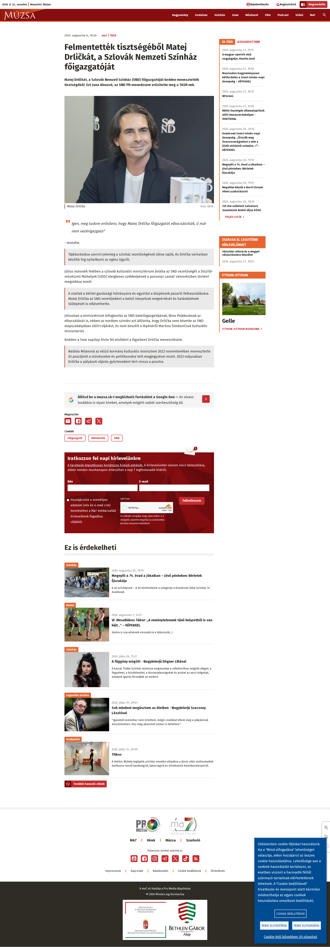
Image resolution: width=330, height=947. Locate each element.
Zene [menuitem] (235, 15)
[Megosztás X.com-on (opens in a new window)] (98, 421)
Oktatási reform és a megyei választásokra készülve (241, 253)
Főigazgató (75, 438)
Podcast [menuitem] (283, 15)
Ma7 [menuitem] (312, 15)
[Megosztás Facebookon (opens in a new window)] (78, 421)
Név (70, 481)
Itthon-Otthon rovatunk (240, 329)
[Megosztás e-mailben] (67, 421)
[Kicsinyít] (326, 837)
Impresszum (113, 871)
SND (116, 438)
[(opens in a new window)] (134, 858)
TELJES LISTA (233, 216)
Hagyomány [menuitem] (180, 15)
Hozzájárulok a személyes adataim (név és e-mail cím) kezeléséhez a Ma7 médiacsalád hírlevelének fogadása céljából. (93, 511)
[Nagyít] (326, 828)
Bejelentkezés (259, 4)
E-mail (143, 481)
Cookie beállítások (189, 871)
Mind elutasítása (274, 925)
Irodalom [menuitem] (201, 15)
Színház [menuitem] (219, 15)
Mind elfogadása (306, 925)
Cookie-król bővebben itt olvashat (290, 937)
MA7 (133, 840)
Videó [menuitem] (299, 15)
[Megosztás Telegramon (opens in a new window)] (88, 421)
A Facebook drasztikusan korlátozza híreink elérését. (105, 465)
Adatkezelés (160, 871)
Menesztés (98, 438)
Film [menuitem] (268, 15)
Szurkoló (193, 840)
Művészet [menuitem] (251, 15)
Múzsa (171, 840)
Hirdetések (218, 871)
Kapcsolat (137, 871)
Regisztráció (288, 4)
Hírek (151, 840)
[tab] (227, 42)
